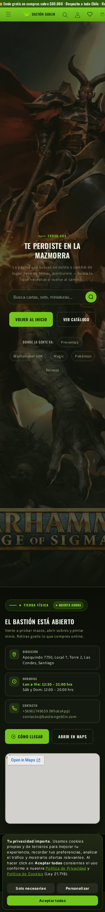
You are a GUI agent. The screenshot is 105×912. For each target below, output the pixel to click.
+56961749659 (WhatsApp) (46, 710)
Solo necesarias (31, 888)
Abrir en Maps (72, 737)
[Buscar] (91, 297)
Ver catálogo (76, 319)
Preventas (69, 342)
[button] (8, 14)
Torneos (52, 369)
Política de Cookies (25, 874)
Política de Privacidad (66, 868)
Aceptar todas (52, 900)
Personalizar (77, 888)
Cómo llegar (30, 737)
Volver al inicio (31, 319)
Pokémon (83, 356)
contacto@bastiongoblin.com (50, 716)
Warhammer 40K (28, 356)
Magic (59, 356)
